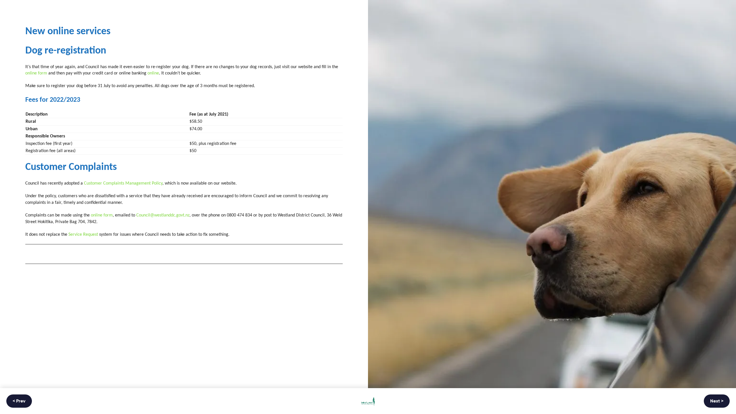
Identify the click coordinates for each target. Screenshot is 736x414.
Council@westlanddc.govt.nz (162, 215)
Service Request (83, 234)
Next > (716, 401)
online (153, 73)
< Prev (19, 401)
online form (36, 73)
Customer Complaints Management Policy (123, 183)
